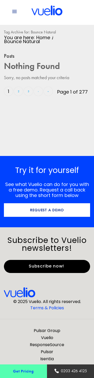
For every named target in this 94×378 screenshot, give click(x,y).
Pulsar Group (47, 331)
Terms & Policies (47, 308)
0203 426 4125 (74, 371)
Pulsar (47, 352)
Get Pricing (23, 371)
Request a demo (47, 209)
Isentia (47, 359)
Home (43, 37)
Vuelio (47, 338)
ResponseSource (47, 345)
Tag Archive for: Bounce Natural (30, 32)
